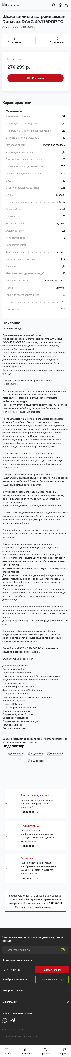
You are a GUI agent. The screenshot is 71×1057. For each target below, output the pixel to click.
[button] (35, 1001)
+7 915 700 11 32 (11, 970)
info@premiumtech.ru (45, 907)
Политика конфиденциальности (19, 1036)
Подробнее (28, 811)
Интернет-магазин (13, 990)
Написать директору (52, 979)
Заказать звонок (52, 969)
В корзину (38, 78)
